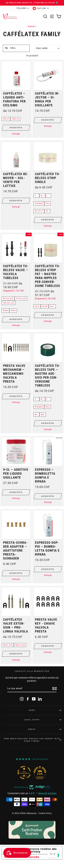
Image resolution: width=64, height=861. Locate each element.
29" (47, 211)
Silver (13, 310)
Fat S (37, 306)
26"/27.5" (39, 211)
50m (43, 414)
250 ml (6, 119)
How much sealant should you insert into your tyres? (32, 740)
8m (36, 414)
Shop (32, 710)
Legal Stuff (32, 720)
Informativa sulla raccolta (21, 857)
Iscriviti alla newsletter (32, 671)
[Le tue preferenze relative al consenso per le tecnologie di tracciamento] (58, 855)
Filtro (12, 48)
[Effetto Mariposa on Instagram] (21, 699)
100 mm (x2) (8, 303)
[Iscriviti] (54, 689)
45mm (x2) (20, 645)
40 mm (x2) (8, 298)
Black (5, 310)
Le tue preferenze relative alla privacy (35, 850)
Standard (39, 203)
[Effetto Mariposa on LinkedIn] (40, 699)
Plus (47, 203)
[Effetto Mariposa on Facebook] (28, 699)
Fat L (52, 306)
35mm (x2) (8, 645)
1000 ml (15, 119)
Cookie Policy (45, 813)
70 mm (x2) (21, 298)
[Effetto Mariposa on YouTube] (34, 699)
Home (31, 26)
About (32, 729)
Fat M (44, 306)
